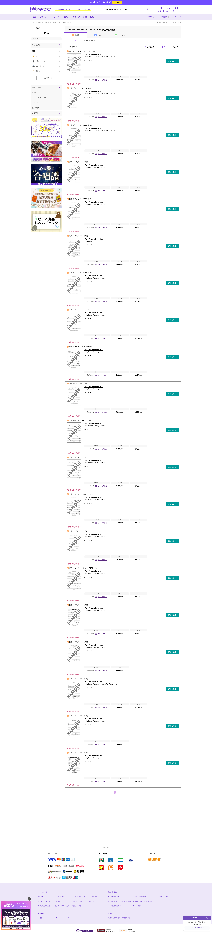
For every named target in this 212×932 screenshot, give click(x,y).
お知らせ (40, 896)
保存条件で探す (176, 22)
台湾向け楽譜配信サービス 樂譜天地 (119, 918)
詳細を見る (172, 61)
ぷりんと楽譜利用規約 (114, 906)
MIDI (99, 35)
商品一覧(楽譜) (42, 22)
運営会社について (163, 896)
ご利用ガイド (152, 17)
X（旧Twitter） (42, 918)
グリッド (175, 47)
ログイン (176, 11)
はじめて (161, 11)
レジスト (121, 35)
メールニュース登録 (44, 901)
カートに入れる (102, 80)
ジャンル (43, 17)
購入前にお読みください (62, 906)
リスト (166, 47)
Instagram (58, 918)
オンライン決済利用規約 (140, 896)
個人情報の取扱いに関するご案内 (143, 901)
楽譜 (77, 35)
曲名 (66, 17)
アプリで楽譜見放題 (44, 906)
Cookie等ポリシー (138, 906)
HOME (33, 22)
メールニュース (175, 17)
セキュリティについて (114, 896)
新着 (85, 17)
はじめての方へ (59, 896)
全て (76, 40)
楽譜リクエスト (76, 906)
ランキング (75, 17)
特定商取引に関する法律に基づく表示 (119, 901)
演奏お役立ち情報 (77, 901)
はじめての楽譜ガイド (78, 896)
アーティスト (55, 17)
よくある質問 (93, 896)
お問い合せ (92, 901)
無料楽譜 (164, 17)
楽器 (35, 17)
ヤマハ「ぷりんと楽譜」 (40, 9)
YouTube (71, 918)
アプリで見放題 (89, 40)
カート (168, 11)
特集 (92, 17)
